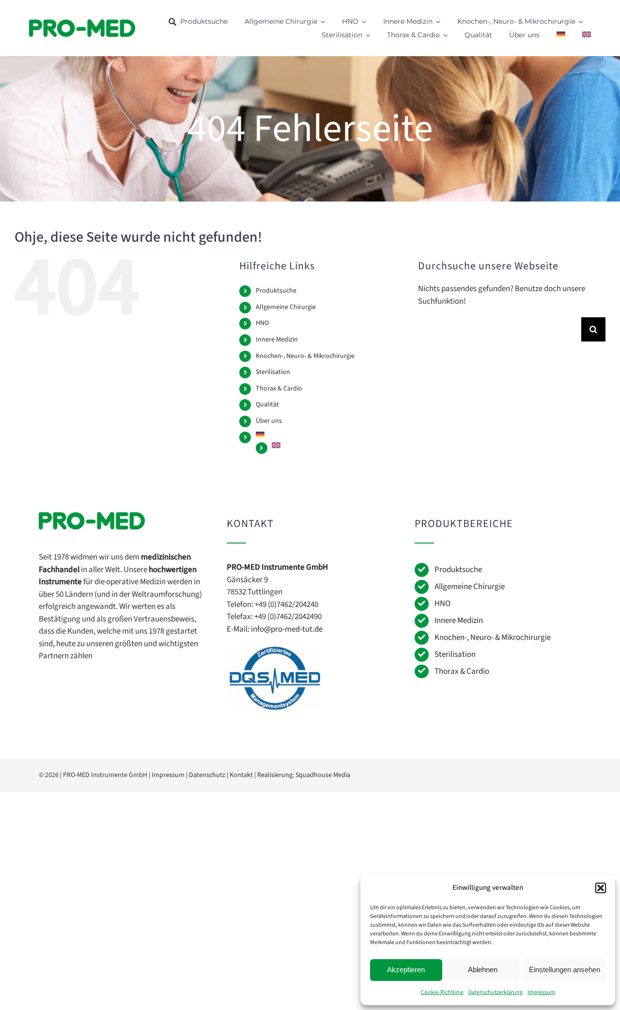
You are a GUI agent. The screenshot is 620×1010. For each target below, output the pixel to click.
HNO (262, 323)
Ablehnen (482, 969)
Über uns (269, 421)
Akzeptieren (406, 969)
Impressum (541, 992)
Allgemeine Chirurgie (286, 307)
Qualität (267, 404)
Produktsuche (276, 290)
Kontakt (241, 775)
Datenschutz (207, 775)
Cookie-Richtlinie (442, 992)
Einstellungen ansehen (564, 969)
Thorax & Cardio (279, 388)
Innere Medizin (277, 339)
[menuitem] (561, 35)
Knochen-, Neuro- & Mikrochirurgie (305, 356)
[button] (600, 888)
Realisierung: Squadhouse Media (303, 775)
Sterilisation (273, 372)
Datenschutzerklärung (495, 992)
